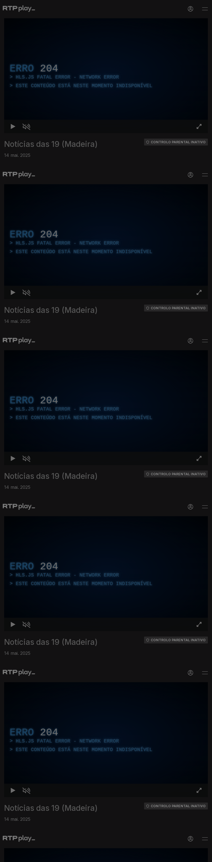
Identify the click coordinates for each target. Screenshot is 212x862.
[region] (106, 431)
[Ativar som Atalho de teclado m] (22, 855)
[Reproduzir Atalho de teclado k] (8, 855)
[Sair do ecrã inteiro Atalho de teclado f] (203, 855)
